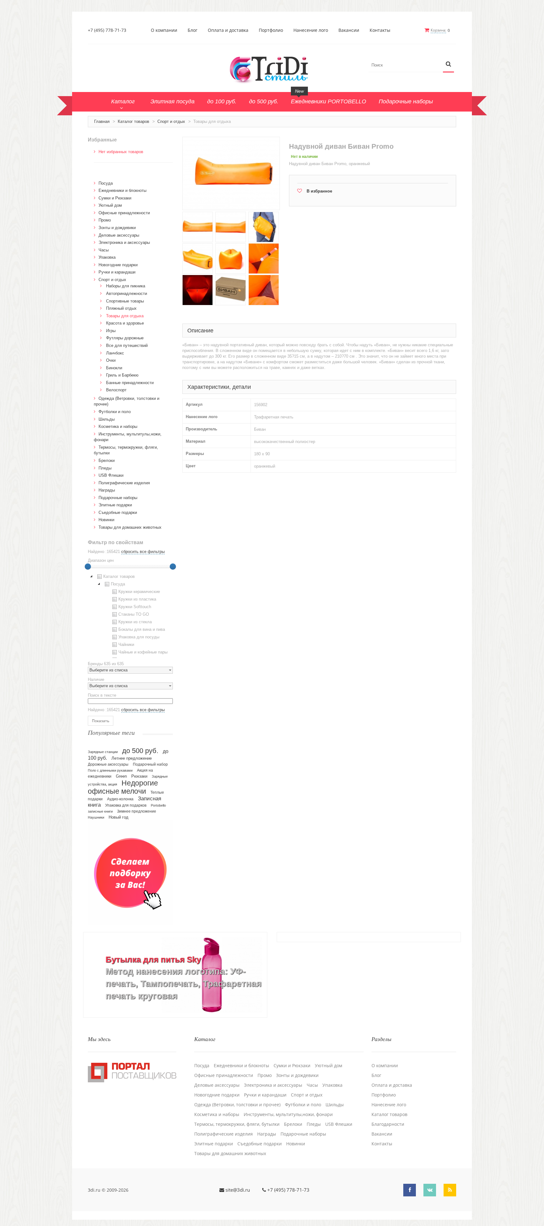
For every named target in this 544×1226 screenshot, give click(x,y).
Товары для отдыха (125, 316)
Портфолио (271, 30)
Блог (192, 30)
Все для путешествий (127, 345)
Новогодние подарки (118, 264)
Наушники (96, 817)
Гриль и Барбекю (122, 375)
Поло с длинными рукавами (110, 770)
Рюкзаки (139, 776)
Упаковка (107, 257)
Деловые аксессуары (119, 235)
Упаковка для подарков (125, 805)
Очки (111, 360)
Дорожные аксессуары (108, 764)
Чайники (126, 644)
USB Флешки (111, 475)
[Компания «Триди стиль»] (272, 69)
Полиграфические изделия (124, 483)
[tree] (130, 615)
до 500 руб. (140, 751)
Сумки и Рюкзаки (115, 198)
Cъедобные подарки (118, 512)
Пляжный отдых (121, 308)
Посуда (106, 183)
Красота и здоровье (125, 323)
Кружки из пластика (137, 599)
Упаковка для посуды (138, 637)
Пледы (105, 468)
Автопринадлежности (126, 293)
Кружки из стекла (135, 621)
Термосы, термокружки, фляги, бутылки (237, 1124)
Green (121, 776)
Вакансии (348, 30)
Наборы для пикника (125, 286)
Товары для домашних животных (130, 527)
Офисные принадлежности (124, 212)
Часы (104, 250)
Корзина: (438, 30)
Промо (105, 220)
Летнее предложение (131, 758)
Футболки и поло (115, 411)
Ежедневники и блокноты (122, 190)
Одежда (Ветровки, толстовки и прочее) (237, 1105)
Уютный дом (110, 205)
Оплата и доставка (228, 30)
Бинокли (114, 367)
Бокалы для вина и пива (141, 629)
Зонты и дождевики (117, 227)
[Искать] (448, 64)
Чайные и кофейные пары (142, 652)
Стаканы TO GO (133, 614)
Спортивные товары (125, 301)
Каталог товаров (133, 121)
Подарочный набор (150, 764)
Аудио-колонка (120, 799)
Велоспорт (116, 390)
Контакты (380, 30)
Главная (102, 121)
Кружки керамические (139, 591)
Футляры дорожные (125, 338)
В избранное (319, 191)
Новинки (106, 519)
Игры (111, 330)
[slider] (88, 566)
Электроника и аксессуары (124, 242)
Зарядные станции (103, 752)
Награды (107, 490)
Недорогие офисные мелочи (123, 787)
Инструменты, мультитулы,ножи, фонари (288, 1114)
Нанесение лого (310, 30)
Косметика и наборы (118, 426)
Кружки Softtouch (134, 606)
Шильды (107, 419)
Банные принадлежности (130, 382)
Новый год (118, 817)
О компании (164, 30)
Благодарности (387, 1124)
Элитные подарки (115, 505)
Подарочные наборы (118, 497)
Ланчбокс (115, 353)
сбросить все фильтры (143, 551)
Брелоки (107, 460)
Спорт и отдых (171, 121)
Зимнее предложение (136, 811)
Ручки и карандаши (117, 272)
